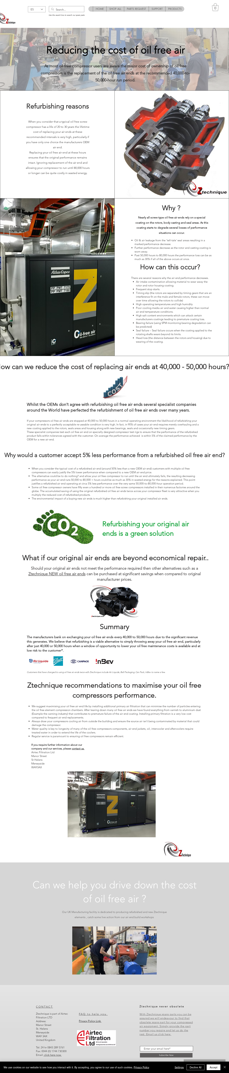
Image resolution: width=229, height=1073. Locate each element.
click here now (52, 1055)
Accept (213, 1067)
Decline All (195, 1067)
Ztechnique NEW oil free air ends (57, 573)
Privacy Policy (141, 1067)
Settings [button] (179, 1067)
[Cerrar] (225, 1067)
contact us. (78, 748)
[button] (215, 7)
